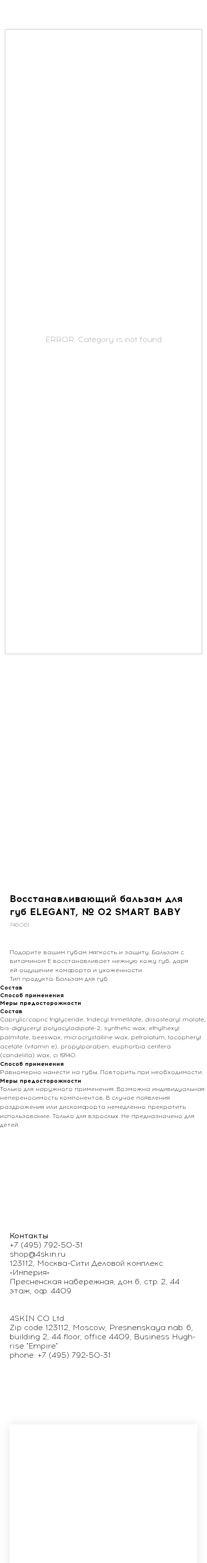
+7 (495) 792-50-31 (46, 1244)
